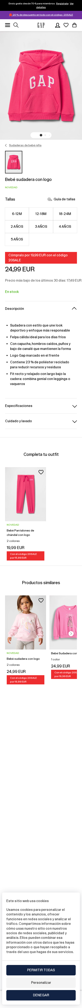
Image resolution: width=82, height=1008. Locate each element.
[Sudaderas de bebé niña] (6, 145)
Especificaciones (18, 406)
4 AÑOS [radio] (65, 227)
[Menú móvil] (7, 25)
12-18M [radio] (41, 214)
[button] (41, 135)
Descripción (14, 309)
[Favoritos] (66, 25)
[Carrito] (74, 25)
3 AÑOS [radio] (41, 227)
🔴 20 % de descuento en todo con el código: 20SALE (41, 14)
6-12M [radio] (17, 214)
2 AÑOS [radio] (17, 227)
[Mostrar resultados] (16, 25)
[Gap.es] (41, 25)
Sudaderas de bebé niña (25, 145)
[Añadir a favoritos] (41, 472)
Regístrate (62, 3)
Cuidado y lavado (18, 421)
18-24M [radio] (65, 214)
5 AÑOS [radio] (17, 239)
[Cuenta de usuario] (57, 25)
